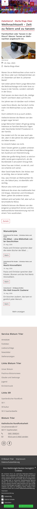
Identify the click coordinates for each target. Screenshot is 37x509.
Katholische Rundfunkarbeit (14, 423)
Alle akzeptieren (26, 506)
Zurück (5, 221)
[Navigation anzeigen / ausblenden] (32, 4)
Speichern (9, 506)
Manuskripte (10, 231)
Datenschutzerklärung (27, 488)
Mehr (6, 255)
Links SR (6, 393)
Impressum (4, 490)
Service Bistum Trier (12, 334)
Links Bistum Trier (11, 363)
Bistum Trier (8, 418)
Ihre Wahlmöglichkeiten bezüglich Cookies (18, 469)
